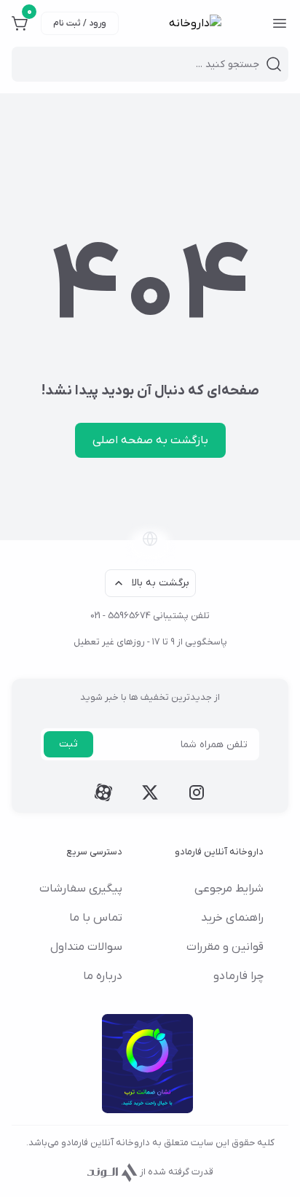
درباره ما (102, 976)
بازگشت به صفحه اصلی (150, 440)
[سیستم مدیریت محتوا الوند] (112, 1172)
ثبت (68, 744)
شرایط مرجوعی (229, 888)
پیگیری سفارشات (80, 888)
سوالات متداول (86, 947)
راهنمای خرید (232, 918)
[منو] (279, 23)
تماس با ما (95, 918)
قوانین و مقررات (225, 947)
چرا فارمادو (238, 976)
